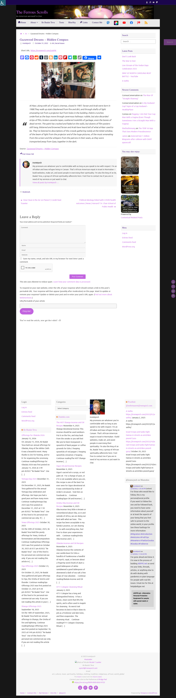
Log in (124, 233)
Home (22, 693)
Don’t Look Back (129, 56)
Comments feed (129, 242)
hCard (79, 677)
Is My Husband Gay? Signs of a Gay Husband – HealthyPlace (138, 106)
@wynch (62, 693)
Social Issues (59, 43)
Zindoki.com (63, 417)
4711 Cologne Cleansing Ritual (69, 587)
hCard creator (97, 677)
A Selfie (125, 81)
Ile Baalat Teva (30, 430)
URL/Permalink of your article (32, 301)
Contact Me (31, 693)
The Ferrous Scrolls (32, 12)
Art (26, 34)
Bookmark (26, 192)
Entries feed (127, 238)
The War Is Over (129, 61)
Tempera (144, 693)
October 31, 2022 (41, 43)
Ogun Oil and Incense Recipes (69, 466)
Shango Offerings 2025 (31, 606)
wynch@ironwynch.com (88, 668)
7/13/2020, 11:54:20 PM (139, 554)
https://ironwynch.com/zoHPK (43, 50)
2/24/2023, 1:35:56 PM (138, 489)
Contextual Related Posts (131, 217)
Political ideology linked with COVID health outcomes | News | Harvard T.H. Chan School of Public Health (96, 203)
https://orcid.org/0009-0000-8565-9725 (89, 682)
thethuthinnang (128, 128)
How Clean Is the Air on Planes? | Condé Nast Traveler (41, 202)
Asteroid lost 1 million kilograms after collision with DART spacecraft (137, 139)
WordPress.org (128, 247)
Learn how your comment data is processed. (72, 282)
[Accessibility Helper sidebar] (3, 3)
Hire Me (53, 693)
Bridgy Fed (102, 679)
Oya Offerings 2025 (30, 566)
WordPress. (153, 693)
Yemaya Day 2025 (29, 479)
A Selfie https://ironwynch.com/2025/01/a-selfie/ (140, 414)
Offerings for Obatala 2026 (33, 435)
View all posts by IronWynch (46, 182)
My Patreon (43, 693)
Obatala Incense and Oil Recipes (69, 543)
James (125, 136)
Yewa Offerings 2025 (31, 522)
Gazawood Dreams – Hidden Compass (43, 149)
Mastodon (88, 659)
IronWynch (27, 43)
